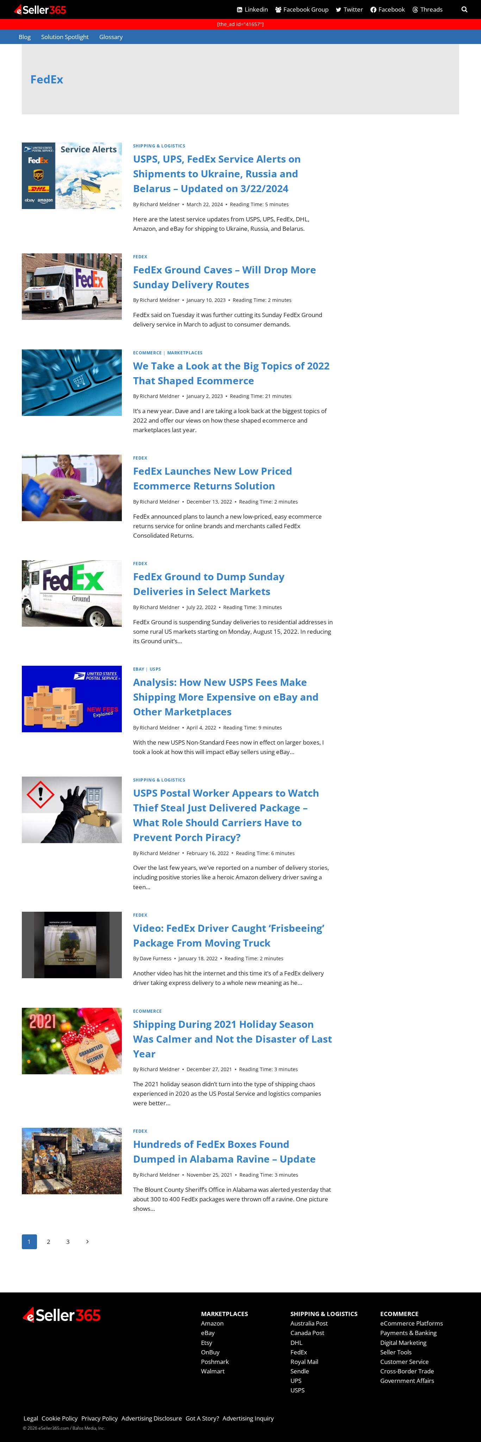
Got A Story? (202, 1418)
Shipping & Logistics (159, 145)
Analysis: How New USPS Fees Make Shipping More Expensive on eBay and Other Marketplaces (226, 696)
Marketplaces (185, 352)
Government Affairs (407, 1381)
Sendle (300, 1371)
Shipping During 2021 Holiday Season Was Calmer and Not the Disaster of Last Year (232, 1038)
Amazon (212, 1323)
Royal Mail (304, 1362)
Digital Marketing (403, 1343)
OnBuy (210, 1352)
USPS (155, 669)
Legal (31, 1418)
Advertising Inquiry (248, 1418)
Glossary (111, 37)
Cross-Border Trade (407, 1371)
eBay (138, 669)
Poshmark (215, 1362)
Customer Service (404, 1362)
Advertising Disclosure (151, 1418)
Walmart (213, 1371)
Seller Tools (396, 1352)
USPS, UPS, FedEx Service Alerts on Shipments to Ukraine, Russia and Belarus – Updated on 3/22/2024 (217, 173)
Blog (25, 37)
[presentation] (72, 191)
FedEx (140, 256)
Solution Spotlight (65, 37)
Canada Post (307, 1333)
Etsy (206, 1343)
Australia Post (309, 1323)
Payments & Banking (408, 1333)
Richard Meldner (160, 204)
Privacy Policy (99, 1418)
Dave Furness (155, 958)
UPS (296, 1381)
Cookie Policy (60, 1418)
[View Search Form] (458, 9)
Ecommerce (147, 352)
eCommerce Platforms (411, 1323)
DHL (296, 1343)
